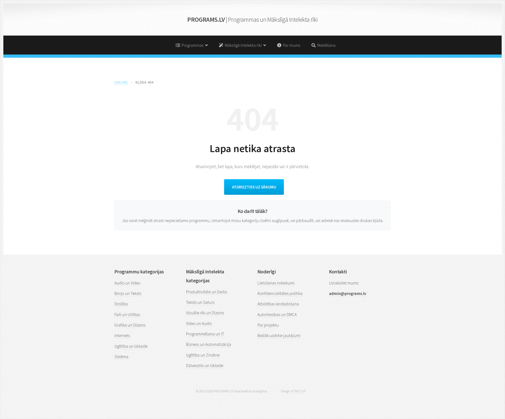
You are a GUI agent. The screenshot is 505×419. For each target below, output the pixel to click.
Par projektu (268, 325)
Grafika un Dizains (130, 325)
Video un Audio (199, 323)
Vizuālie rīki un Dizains (205, 312)
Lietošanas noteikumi (276, 283)
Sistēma (121, 356)
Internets (122, 335)
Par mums (290, 45)
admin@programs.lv (347, 293)
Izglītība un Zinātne (203, 355)
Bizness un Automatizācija (208, 344)
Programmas (192, 45)
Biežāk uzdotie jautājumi (278, 335)
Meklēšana (326, 45)
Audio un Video (127, 283)
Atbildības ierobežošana (278, 304)
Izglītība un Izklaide (131, 346)
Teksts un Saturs (200, 302)
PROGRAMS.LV (252, 20)
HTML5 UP (298, 391)
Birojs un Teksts (127, 293)
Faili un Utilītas (127, 314)
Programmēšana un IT (205, 334)
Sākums (121, 82)
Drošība (121, 304)
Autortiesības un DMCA (277, 314)
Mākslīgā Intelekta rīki (243, 45)
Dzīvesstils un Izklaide (204, 365)
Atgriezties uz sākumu (254, 187)
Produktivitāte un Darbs (206, 292)
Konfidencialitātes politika (280, 293)
